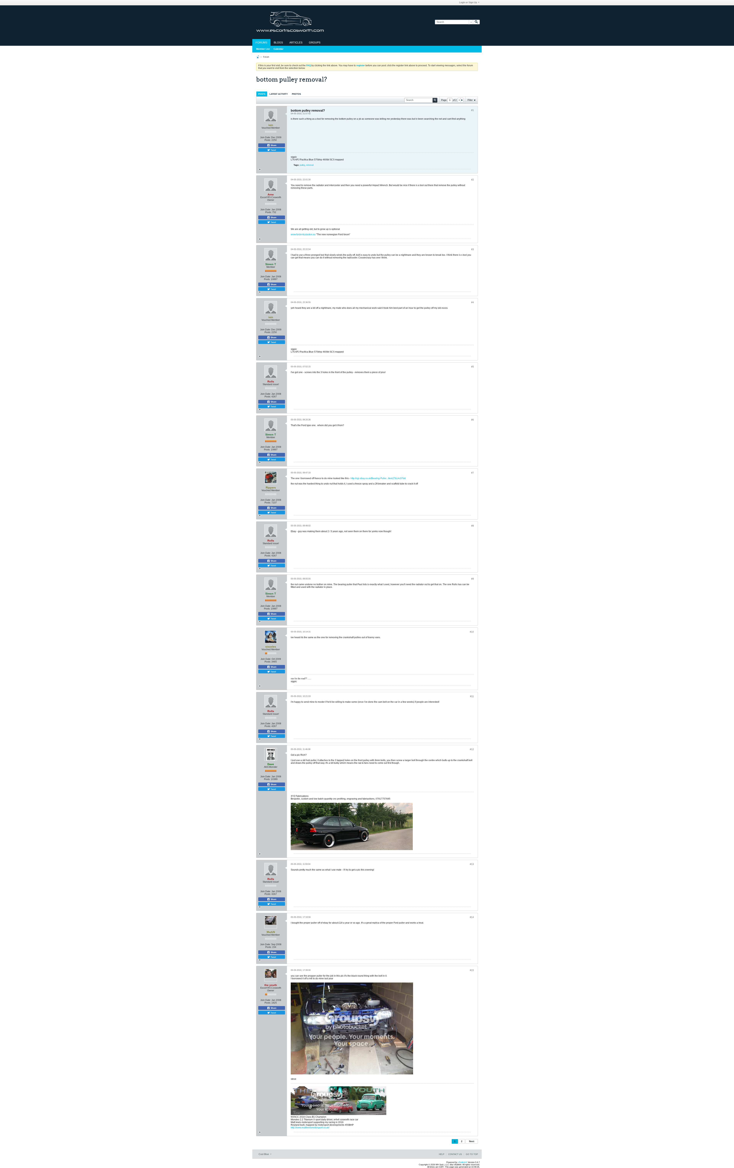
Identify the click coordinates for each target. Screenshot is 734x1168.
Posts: (268, 140)
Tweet (273, 149)
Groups (314, 42)
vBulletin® (462, 1162)
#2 (472, 179)
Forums (261, 42)
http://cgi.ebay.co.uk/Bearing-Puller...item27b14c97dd (378, 478)
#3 (472, 249)
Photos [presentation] (296, 94)
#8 (472, 525)
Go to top (472, 1154)
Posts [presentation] (261, 94)
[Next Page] (461, 100)
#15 (472, 970)
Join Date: (265, 137)
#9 (472, 578)
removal (309, 165)
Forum (266, 57)
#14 (472, 917)
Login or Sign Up (468, 2)
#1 (472, 110)
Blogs (278, 42)
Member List (263, 49)
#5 (472, 366)
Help (441, 1154)
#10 (472, 632)
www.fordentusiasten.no (303, 234)
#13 (472, 864)
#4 (472, 302)
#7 (472, 472)
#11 (472, 696)
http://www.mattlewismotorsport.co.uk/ (310, 1127)
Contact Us (455, 1154)
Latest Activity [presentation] (279, 94)
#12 (472, 749)
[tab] (261, 93)
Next (471, 1141)
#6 (472, 419)
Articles (295, 42)
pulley (302, 165)
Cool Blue (264, 1154)
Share (273, 145)
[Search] (476, 22)
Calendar (278, 49)
